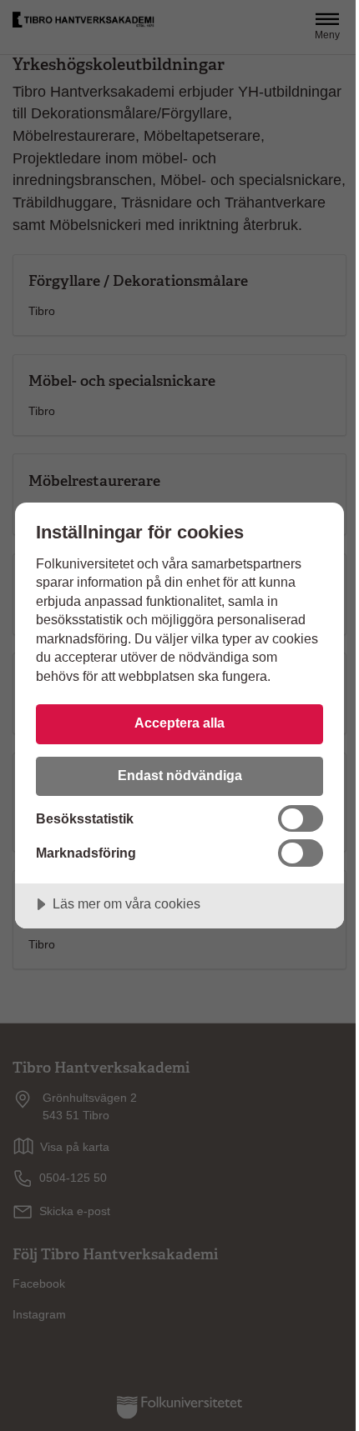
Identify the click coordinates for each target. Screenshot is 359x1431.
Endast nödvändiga (180, 775)
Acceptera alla (179, 722)
